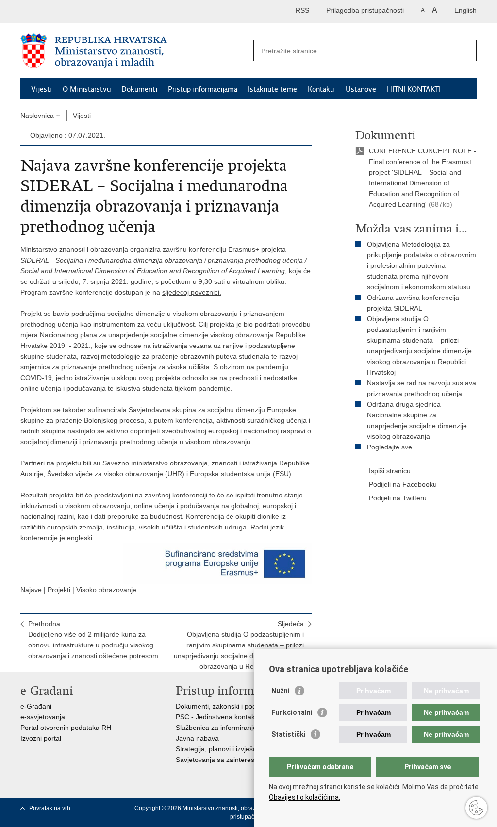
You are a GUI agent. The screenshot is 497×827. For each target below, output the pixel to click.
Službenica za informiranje (216, 727)
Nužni (280, 691)
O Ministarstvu (87, 89)
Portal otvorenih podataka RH (65, 727)
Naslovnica (37, 115)
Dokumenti (139, 89)
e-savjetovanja (42, 717)
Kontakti (321, 89)
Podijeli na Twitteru (398, 498)
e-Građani (35, 706)
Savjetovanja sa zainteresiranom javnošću (240, 759)
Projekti (59, 590)
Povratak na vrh (49, 808)
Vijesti (41, 89)
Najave (31, 590)
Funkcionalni (292, 712)
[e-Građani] (61, 11)
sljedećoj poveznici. (191, 292)
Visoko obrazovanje (106, 590)
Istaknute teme (272, 89)
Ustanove (361, 89)
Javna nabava (197, 738)
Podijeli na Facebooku (403, 484)
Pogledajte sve (389, 447)
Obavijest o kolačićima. (304, 797)
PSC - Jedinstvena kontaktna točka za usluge (245, 717)
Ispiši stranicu (390, 471)
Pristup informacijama (202, 89)
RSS (302, 10)
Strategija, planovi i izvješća (218, 749)
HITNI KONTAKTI (414, 89)
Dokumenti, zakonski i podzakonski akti (236, 706)
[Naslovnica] (134, 50)
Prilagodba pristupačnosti (365, 10)
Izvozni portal (40, 738)
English (465, 10)
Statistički (288, 734)
